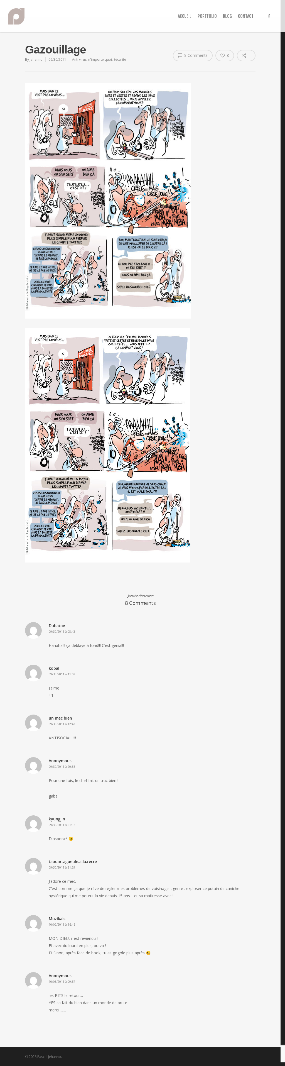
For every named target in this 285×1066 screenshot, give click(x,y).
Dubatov (57, 625)
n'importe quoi (100, 59)
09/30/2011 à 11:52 (62, 674)
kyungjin (57, 818)
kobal (54, 668)
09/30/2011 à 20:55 (62, 766)
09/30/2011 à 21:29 (62, 867)
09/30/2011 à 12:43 (62, 724)
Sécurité (120, 59)
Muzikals (57, 918)
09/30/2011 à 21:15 (62, 825)
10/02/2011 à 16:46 (62, 924)
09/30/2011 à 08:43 (62, 631)
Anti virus (79, 59)
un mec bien (60, 718)
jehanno (36, 59)
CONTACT (246, 16)
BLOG (227, 16)
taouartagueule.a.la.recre (73, 861)
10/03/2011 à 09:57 (62, 981)
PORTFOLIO (207, 16)
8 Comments (195, 55)
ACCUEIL (184, 16)
